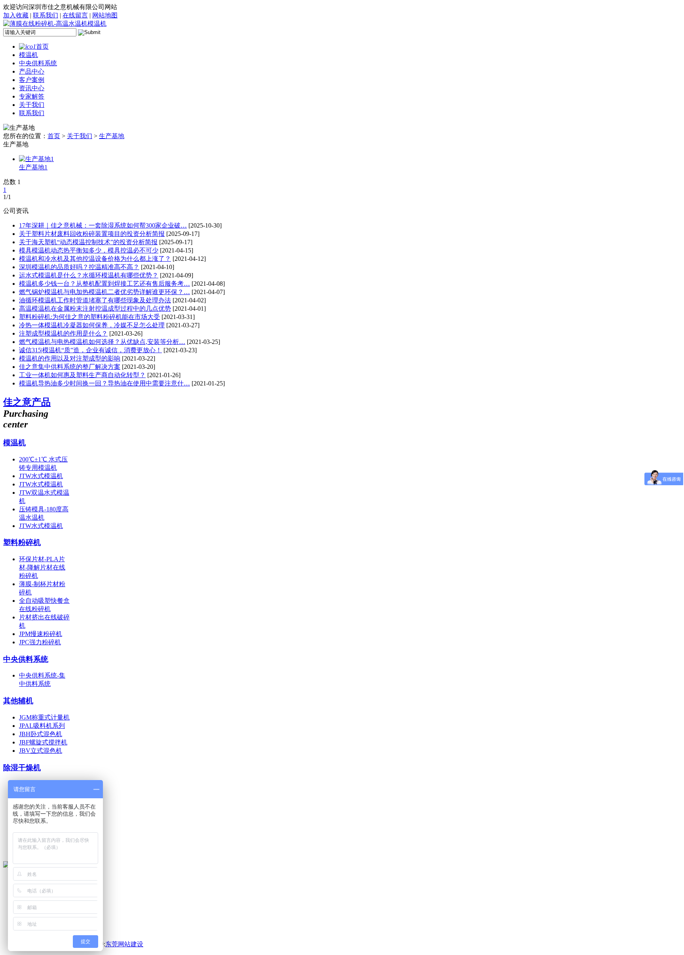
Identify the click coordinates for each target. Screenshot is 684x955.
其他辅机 (18, 701)
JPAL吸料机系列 (42, 725)
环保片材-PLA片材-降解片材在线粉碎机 (42, 567)
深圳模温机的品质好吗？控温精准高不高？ (79, 267)
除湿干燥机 (22, 767)
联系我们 (45, 15)
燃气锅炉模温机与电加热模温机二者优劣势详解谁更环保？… (104, 292)
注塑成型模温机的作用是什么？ (63, 333)
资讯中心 (31, 88)
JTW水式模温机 (41, 476)
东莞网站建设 (124, 944)
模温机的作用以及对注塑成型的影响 (69, 358)
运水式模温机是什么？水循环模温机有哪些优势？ (88, 275)
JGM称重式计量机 (44, 717)
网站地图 (105, 15)
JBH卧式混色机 (40, 734)
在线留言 (75, 15)
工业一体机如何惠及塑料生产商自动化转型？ (82, 375)
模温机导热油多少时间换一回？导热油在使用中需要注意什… (104, 383)
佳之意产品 (27, 402)
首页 (42, 46)
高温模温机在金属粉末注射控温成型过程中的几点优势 (95, 308)
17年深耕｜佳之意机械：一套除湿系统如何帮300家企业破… (103, 225)
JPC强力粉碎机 (40, 642)
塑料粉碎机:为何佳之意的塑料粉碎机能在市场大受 (89, 316)
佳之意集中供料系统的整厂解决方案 (69, 366)
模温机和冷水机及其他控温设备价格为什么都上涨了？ (95, 258)
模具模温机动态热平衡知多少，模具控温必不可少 (88, 250)
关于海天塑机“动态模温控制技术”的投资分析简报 (88, 242)
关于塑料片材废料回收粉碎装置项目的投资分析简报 (92, 233)
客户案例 (31, 79)
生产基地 (111, 136)
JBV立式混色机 (40, 750)
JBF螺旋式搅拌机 (43, 742)
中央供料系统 (38, 63)
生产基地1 (33, 167)
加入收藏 (15, 15)
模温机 (28, 54)
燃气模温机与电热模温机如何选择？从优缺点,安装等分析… (102, 341)
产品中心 (31, 71)
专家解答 (31, 96)
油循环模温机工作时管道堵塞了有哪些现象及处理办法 (95, 300)
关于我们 (31, 104)
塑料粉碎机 (22, 542)
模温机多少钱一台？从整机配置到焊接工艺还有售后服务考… (104, 283)
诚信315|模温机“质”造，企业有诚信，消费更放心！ (90, 350)
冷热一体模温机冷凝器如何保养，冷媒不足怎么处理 (92, 325)
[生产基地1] (36, 159)
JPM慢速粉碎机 (40, 633)
